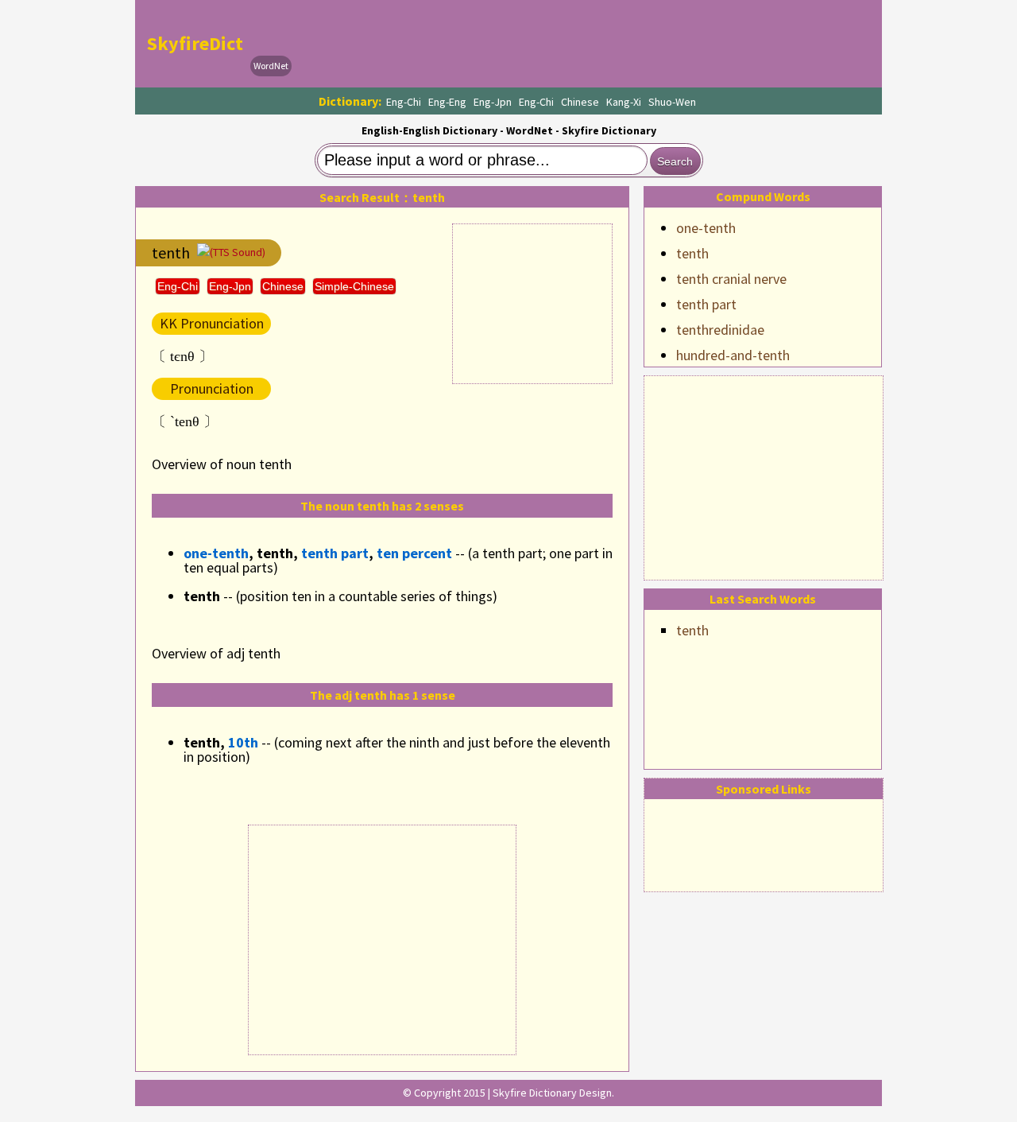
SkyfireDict (195, 43)
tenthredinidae (720, 329)
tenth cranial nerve (731, 279)
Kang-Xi (623, 102)
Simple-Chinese (354, 286)
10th (243, 742)
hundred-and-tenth (733, 355)
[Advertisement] (763, 475)
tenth (692, 253)
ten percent (414, 553)
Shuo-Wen (672, 102)
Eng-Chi (403, 102)
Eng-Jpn (493, 102)
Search (675, 161)
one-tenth (706, 228)
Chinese (580, 102)
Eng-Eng (447, 102)
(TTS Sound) (237, 252)
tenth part (706, 304)
